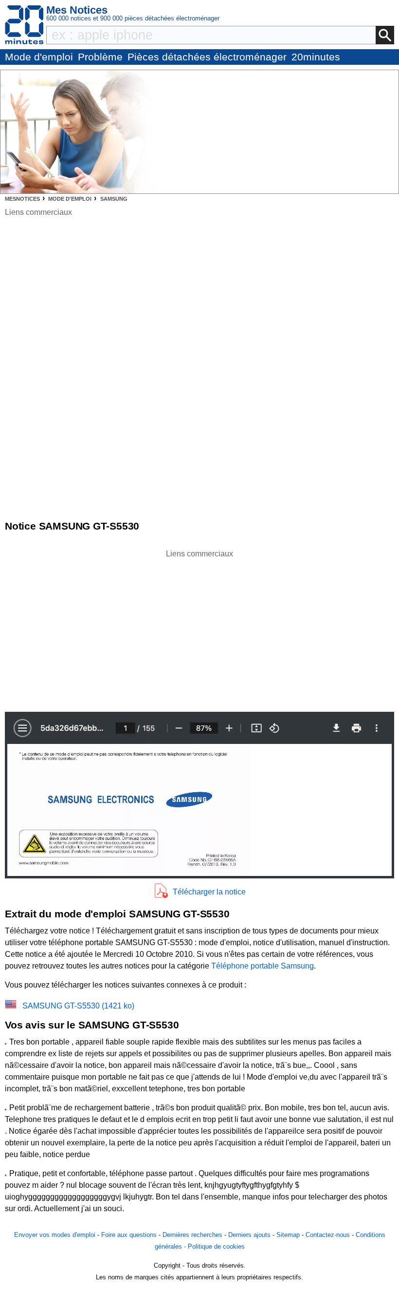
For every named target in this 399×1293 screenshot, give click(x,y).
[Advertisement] (199, 628)
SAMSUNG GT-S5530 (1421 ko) (78, 1006)
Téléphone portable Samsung (262, 966)
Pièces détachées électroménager (207, 56)
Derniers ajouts (249, 1234)
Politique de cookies (216, 1246)
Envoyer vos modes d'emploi (54, 1234)
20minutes (315, 56)
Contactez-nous (328, 1234)
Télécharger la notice (209, 892)
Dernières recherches (192, 1234)
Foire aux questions (129, 1234)
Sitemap (288, 1234)
